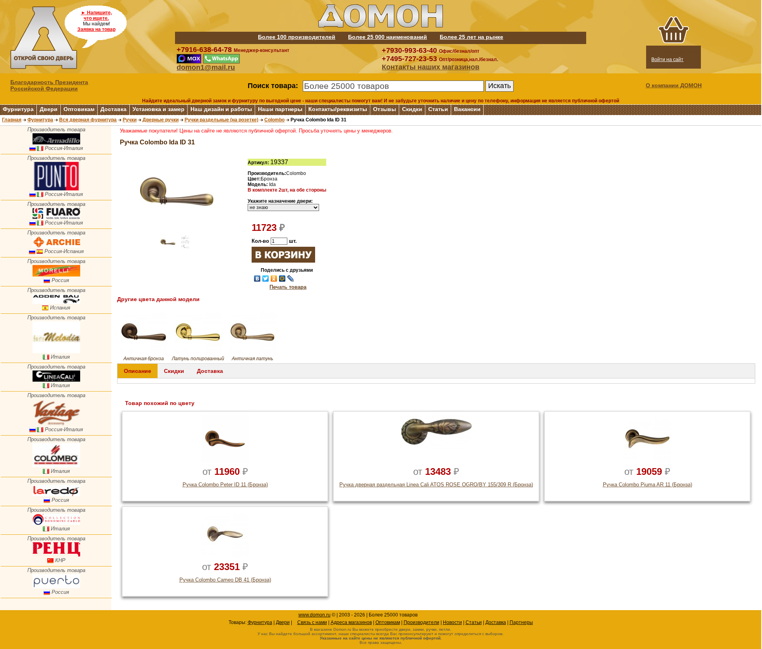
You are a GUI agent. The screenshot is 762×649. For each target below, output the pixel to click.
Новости (452, 622)
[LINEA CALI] (56, 380)
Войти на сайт (667, 59)
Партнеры (521, 622)
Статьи (438, 109)
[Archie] (56, 246)
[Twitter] (266, 278)
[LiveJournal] (291, 278)
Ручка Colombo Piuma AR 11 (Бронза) (647, 485)
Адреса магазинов (351, 622)
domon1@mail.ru (206, 67)
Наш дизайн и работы (221, 109)
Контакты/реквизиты (337, 109)
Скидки (412, 109)
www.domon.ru (314, 615)
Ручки (130, 120)
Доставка (113, 109)
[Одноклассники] (274, 278)
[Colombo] (56, 466)
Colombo (274, 120)
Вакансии (467, 109)
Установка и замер (159, 109)
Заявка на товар (96, 29)
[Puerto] (56, 586)
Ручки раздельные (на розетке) (221, 120)
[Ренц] (56, 555)
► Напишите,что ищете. (96, 15)
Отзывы (384, 109)
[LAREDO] (56, 494)
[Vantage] (56, 424)
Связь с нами (312, 622)
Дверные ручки (160, 120)
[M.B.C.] (56, 523)
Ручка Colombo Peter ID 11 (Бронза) (225, 485)
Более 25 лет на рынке (471, 37)
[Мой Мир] (282, 278)
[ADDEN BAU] (56, 302)
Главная (11, 120)
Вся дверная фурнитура (88, 120)
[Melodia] (56, 351)
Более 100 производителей (296, 37)
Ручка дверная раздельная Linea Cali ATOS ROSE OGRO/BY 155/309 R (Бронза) (436, 485)
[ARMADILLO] (56, 143)
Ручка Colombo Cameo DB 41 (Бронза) (225, 580)
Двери (49, 109)
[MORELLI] (56, 275)
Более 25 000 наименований (387, 37)
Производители (421, 622)
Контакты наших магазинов (430, 67)
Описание (137, 371)
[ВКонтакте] (257, 278)
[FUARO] (56, 217)
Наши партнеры (280, 109)
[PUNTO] (56, 189)
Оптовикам (79, 109)
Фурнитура (18, 109)
